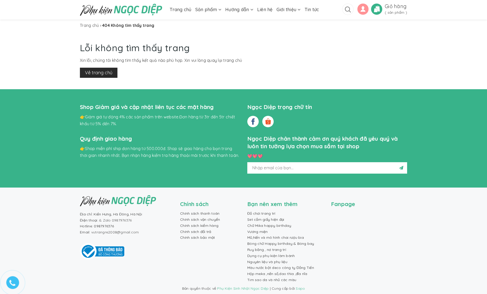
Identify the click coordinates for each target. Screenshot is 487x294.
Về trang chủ (98, 73)
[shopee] (268, 121)
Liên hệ (265, 9)
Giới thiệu (287, 9)
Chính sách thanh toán (199, 213)
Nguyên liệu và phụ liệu (267, 262)
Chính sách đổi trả (195, 231)
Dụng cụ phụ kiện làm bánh (271, 255)
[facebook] (253, 121)
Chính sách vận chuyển (200, 219)
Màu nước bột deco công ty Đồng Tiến (280, 267)
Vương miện (257, 231)
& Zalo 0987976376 (115, 220)
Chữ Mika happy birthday (269, 225)
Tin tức (312, 9)
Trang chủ (180, 9)
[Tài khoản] (363, 8)
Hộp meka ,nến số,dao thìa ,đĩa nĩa (277, 273)
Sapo (300, 288)
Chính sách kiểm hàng (199, 225)
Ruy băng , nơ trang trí (266, 249)
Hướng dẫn (237, 9)
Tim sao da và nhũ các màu (271, 280)
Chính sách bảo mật (197, 237)
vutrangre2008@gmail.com (115, 232)
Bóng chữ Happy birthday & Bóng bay (280, 243)
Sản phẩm (206, 9)
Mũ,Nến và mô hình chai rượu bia (275, 237)
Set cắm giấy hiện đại (265, 219)
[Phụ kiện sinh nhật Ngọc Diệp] (121, 10)
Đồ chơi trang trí (261, 213)
